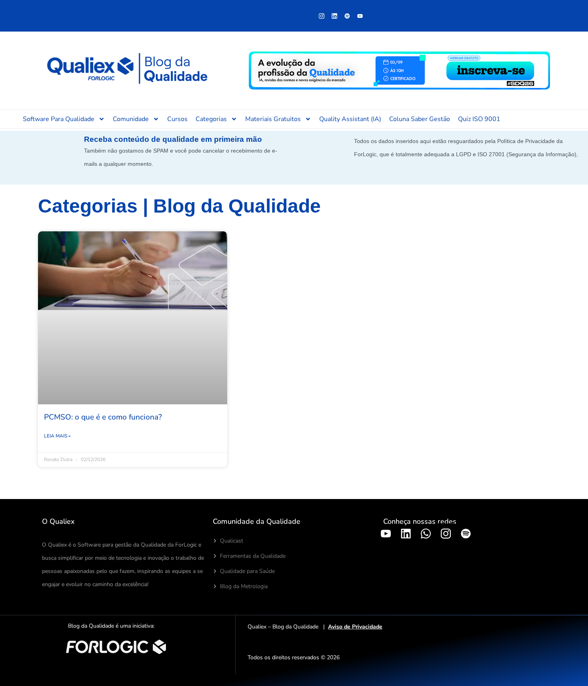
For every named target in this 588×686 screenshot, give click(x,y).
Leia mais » (57, 436)
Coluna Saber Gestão (419, 119)
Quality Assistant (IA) (350, 119)
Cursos (177, 119)
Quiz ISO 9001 (479, 119)
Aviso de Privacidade (355, 626)
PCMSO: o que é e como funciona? (103, 417)
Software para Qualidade (58, 119)
